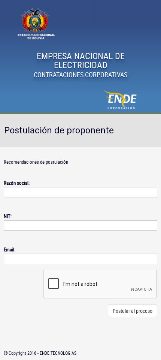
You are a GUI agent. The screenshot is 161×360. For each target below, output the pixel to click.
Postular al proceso (132, 310)
